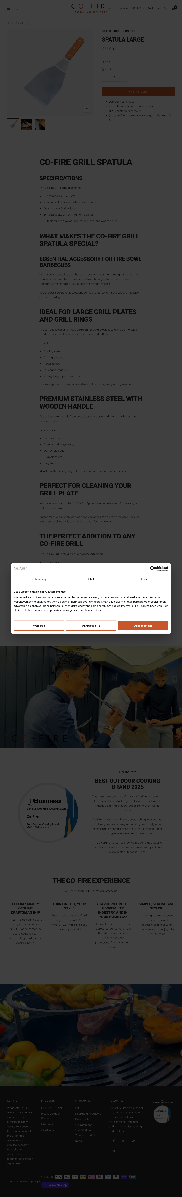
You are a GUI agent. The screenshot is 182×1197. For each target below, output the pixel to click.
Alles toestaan (143, 625)
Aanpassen (89, 625)
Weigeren (39, 625)
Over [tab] (144, 579)
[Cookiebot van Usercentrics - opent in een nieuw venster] (152, 568)
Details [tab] (91, 579)
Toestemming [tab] (37, 579)
